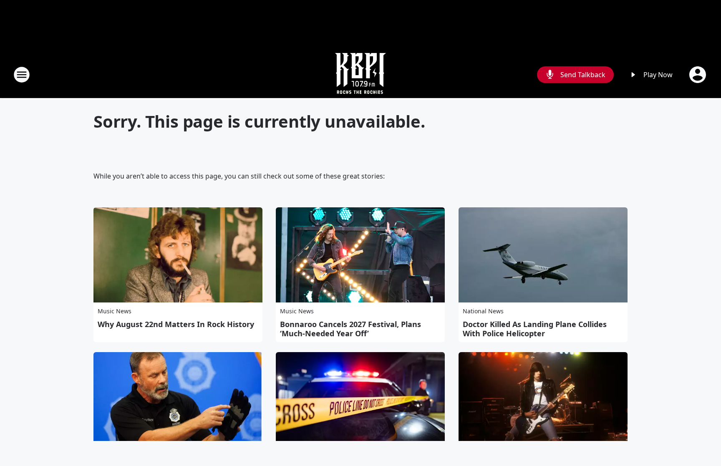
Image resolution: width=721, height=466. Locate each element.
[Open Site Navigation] (21, 74)
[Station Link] (360, 74)
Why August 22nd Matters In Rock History (176, 324)
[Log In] (698, 74)
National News (483, 311)
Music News (114, 311)
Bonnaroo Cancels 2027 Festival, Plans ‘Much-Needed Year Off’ (350, 329)
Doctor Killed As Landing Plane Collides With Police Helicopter (535, 329)
